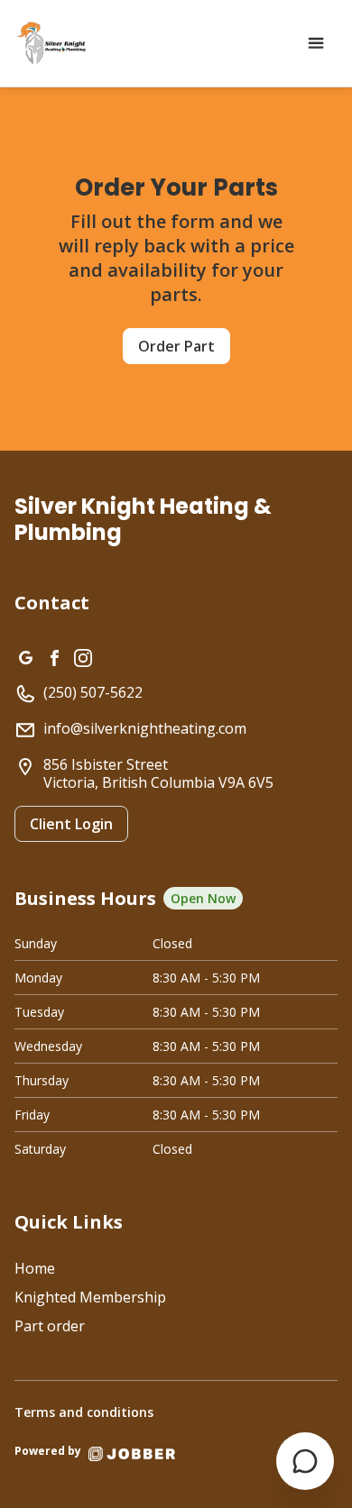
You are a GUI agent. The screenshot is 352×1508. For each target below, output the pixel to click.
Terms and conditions (83, 1412)
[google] (25, 656)
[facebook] (54, 656)
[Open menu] (316, 43)
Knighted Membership (90, 1297)
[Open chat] (305, 1461)
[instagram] (83, 656)
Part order (49, 1326)
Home (34, 1268)
